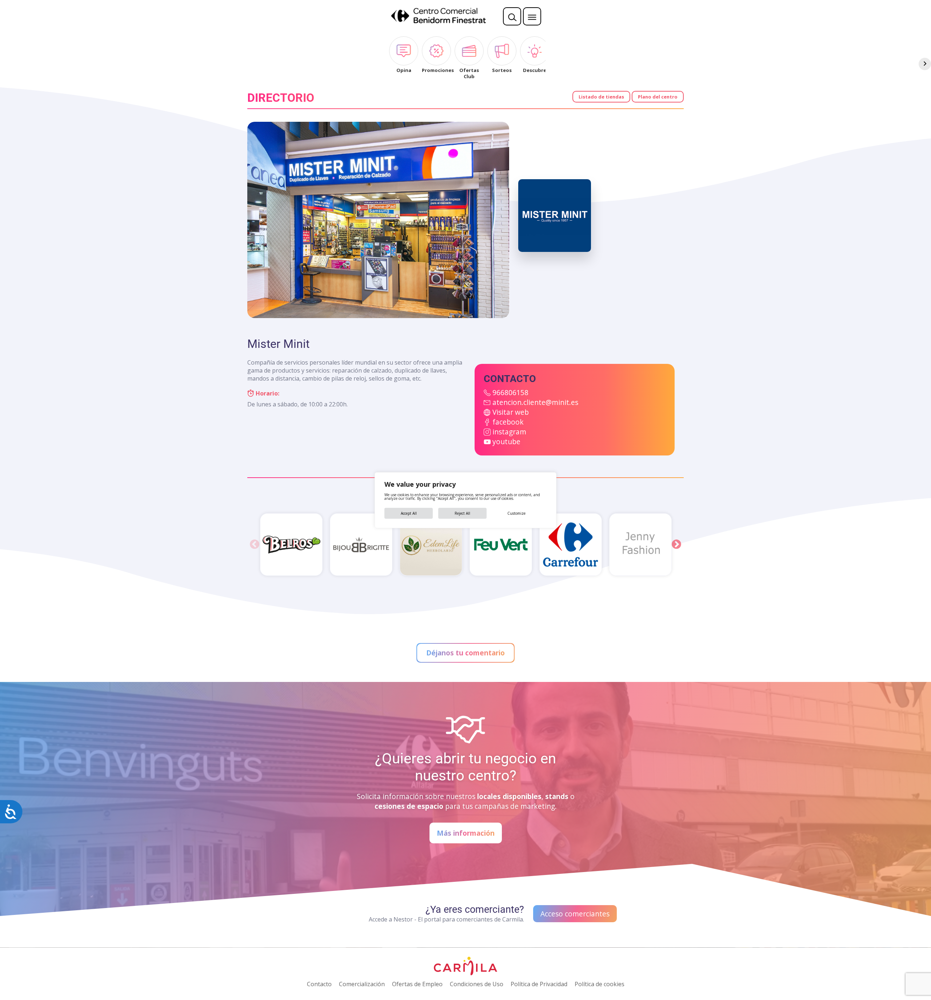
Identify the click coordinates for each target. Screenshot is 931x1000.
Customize (516, 513)
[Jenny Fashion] (640, 544)
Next (676, 544)
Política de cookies (599, 984)
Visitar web (510, 412)
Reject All (462, 513)
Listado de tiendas (601, 96)
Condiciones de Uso (476, 984)
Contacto (319, 984)
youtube (506, 441)
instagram (509, 432)
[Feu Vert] (501, 544)
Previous (254, 544)
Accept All (409, 513)
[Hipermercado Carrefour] (570, 544)
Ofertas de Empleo (417, 984)
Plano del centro (658, 96)
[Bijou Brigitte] (361, 544)
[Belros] (291, 544)
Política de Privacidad (539, 984)
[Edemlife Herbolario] (431, 544)
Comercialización (362, 984)
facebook (508, 422)
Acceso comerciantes (575, 914)
